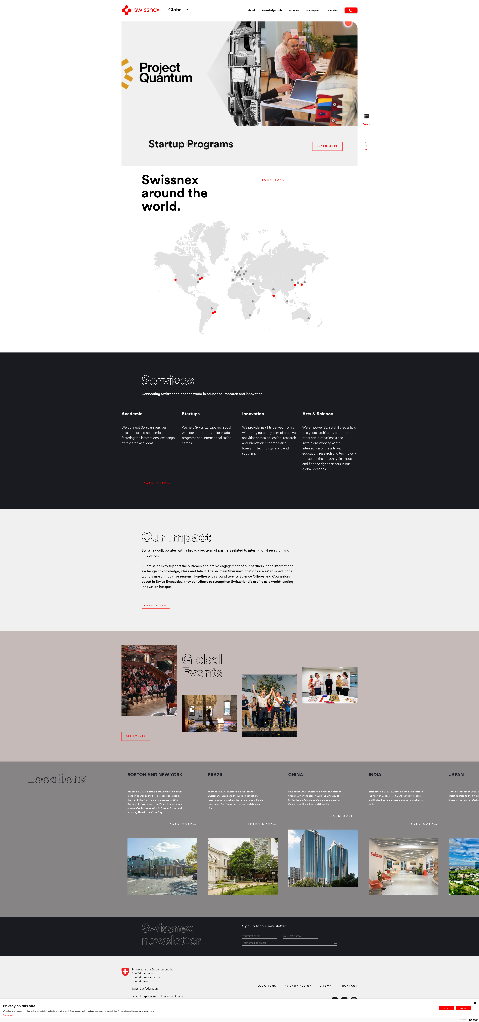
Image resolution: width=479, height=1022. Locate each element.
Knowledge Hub (272, 10)
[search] (351, 10)
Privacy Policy (298, 986)
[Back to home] (140, 10)
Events (366, 124)
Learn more (154, 483)
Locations (273, 180)
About (251, 10)
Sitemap (327, 986)
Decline (463, 1008)
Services (294, 10)
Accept (447, 1008)
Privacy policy (8, 1015)
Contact (350, 986)
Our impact (313, 10)
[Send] (335, 943)
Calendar (332, 10)
